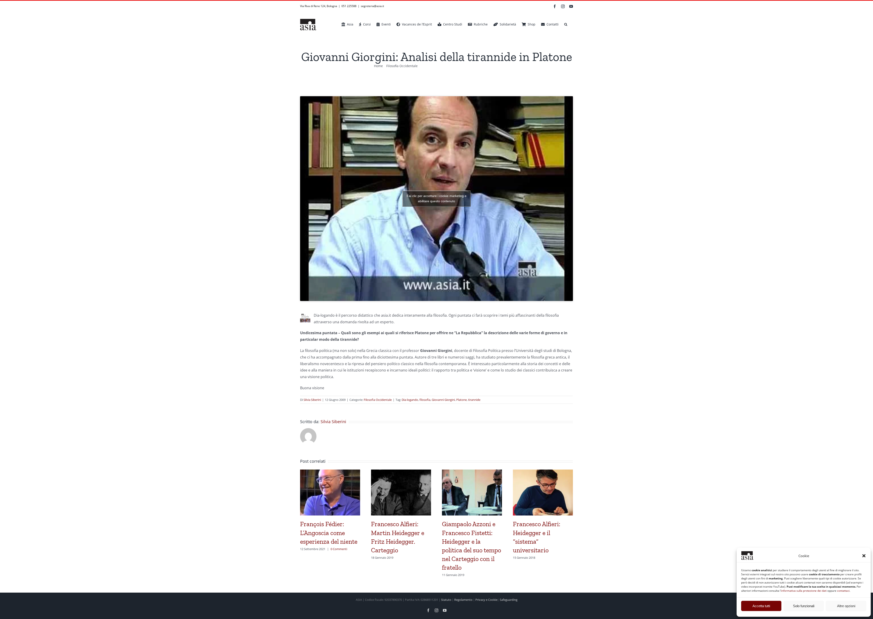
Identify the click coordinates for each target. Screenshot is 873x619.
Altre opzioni (846, 606)
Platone (461, 400)
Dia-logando (410, 400)
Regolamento (463, 600)
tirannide (474, 400)
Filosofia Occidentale (378, 400)
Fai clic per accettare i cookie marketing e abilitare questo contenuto (437, 198)
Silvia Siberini (312, 400)
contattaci (843, 591)
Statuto (446, 600)
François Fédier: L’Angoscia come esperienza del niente (328, 532)
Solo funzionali (803, 606)
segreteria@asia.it (372, 6)
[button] (864, 555)
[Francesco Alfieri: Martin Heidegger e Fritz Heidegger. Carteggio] (401, 472)
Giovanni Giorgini (443, 400)
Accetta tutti (761, 606)
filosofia (424, 400)
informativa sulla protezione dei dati (804, 591)
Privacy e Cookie (486, 600)
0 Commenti (339, 549)
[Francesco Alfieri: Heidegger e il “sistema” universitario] (543, 472)
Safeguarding (508, 600)
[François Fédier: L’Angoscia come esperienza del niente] (330, 472)
